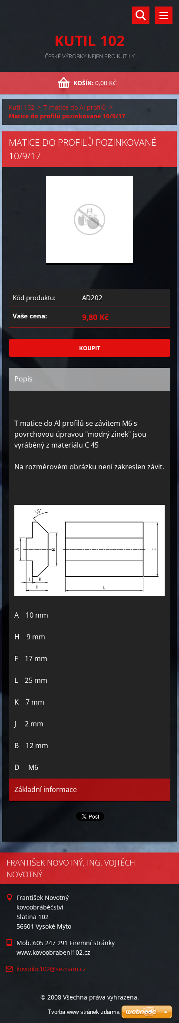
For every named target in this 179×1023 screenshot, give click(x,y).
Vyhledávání (140, 15)
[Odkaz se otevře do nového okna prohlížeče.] (89, 220)
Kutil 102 (21, 107)
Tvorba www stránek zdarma (83, 1012)
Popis (23, 379)
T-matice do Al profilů (74, 107)
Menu (163, 15)
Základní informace (45, 789)
